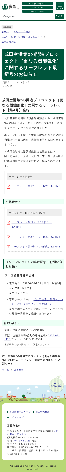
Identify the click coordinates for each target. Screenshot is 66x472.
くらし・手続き (22, 32)
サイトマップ (16, 417)
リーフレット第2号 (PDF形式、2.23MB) (36, 237)
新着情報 (19, 370)
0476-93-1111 (22, 440)
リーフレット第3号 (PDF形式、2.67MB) (36, 246)
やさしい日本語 (37, 11)
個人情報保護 (42, 411)
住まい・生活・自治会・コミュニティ (22, 37)
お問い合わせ (37, 7)
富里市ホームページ (20, 411)
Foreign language (37, 3)
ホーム (5, 32)
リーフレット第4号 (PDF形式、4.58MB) (36, 186)
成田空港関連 (9, 42)
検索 (60, 16)
